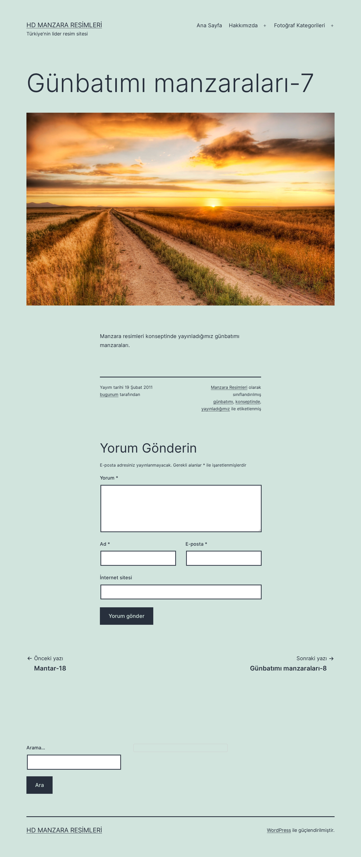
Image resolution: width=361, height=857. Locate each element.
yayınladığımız (215, 408)
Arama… (35, 747)
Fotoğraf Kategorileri (299, 25)
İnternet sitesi (116, 577)
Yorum (109, 478)
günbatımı (223, 401)
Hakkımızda (243, 25)
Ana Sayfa (209, 25)
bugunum (109, 394)
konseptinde (247, 401)
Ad (105, 544)
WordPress (279, 830)
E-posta (196, 544)
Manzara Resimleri (229, 387)
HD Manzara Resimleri (64, 25)
